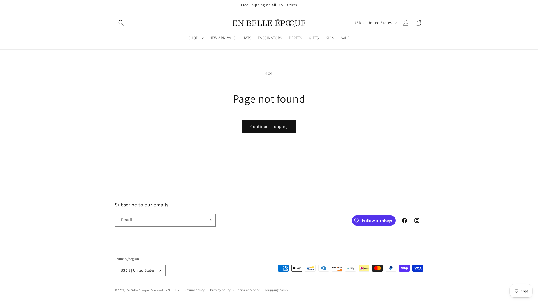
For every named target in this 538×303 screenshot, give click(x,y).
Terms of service (248, 290)
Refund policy (195, 290)
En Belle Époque (138, 290)
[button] (121, 23)
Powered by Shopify (164, 290)
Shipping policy (277, 290)
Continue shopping (269, 126)
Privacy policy (220, 290)
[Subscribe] (209, 220)
